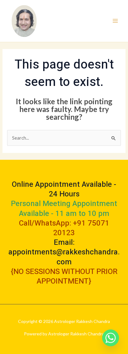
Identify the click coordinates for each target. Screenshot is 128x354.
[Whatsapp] (110, 337)
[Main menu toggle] (115, 21)
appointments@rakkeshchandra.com (64, 257)
